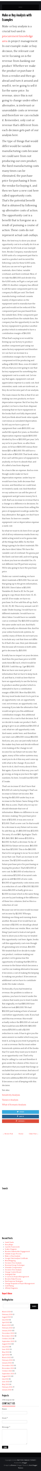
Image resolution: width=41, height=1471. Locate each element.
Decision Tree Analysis (13, 1263)
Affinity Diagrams (11, 1288)
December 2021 (8, 1365)
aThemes (13, 1465)
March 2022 (6, 1357)
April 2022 (6, 1355)
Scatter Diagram (11, 1249)
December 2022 (8, 1333)
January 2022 (7, 1363)
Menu (20, 7)
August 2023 (6, 1317)
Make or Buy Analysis (12, 1256)
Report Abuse (7, 1294)
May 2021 (5, 1384)
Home (21, 1134)
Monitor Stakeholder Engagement (17, 1251)
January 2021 (6, 1390)
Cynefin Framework (12, 1247)
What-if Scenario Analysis (14, 1105)
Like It (21, 1116)
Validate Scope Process (13, 1254)
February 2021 (7, 1387)
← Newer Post (8, 1134)
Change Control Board (13, 1272)
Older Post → (33, 1134)
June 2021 (5, 1382)
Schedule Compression (13, 1267)
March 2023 (6, 1325)
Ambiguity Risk (10, 1274)
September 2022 (8, 1341)
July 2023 (5, 1320)
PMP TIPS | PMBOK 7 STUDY (26, 1460)
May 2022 (5, 1352)
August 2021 (6, 1376)
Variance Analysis (10, 1100)
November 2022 (8, 1336)
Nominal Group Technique (15, 1265)
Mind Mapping (10, 1261)
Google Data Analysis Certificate (16, 1258)
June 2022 (6, 1349)
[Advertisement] (20, 1162)
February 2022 (7, 1360)
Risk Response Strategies (14, 1281)
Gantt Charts (9, 1242)
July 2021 (5, 1379)
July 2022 (5, 1347)
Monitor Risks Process (13, 1279)
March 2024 (6, 1312)
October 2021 (7, 1371)
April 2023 (6, 1322)
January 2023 (7, 1331)
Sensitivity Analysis (11, 1095)
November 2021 (8, 1368)
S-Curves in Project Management (17, 1277)
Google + (21, 1121)
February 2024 (7, 1314)
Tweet (21, 1112)
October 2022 (7, 1339)
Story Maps (9, 1245)
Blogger (24, 1463)
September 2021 (8, 1374)
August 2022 (6, 1344)
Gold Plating (9, 1286)
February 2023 (7, 1328)
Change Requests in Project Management (20, 1284)
